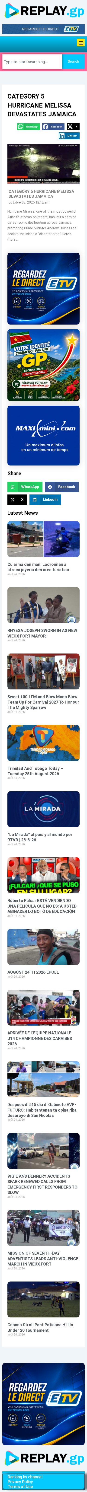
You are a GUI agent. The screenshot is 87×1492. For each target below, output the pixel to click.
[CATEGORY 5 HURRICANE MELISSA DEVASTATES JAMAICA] (43, 164)
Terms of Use (20, 1486)
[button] (81, 42)
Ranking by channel (25, 1476)
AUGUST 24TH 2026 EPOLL (33, 972)
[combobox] (32, 61)
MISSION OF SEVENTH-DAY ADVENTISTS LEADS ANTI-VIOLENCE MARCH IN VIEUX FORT (42, 1258)
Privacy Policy (20, 1481)
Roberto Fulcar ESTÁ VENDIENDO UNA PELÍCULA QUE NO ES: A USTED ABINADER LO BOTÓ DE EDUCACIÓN (42, 906)
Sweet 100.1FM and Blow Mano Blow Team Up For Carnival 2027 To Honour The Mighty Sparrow (43, 702)
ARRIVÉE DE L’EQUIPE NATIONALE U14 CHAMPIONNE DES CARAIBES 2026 (39, 1038)
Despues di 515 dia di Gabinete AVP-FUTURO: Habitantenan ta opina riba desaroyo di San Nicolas (42, 1110)
